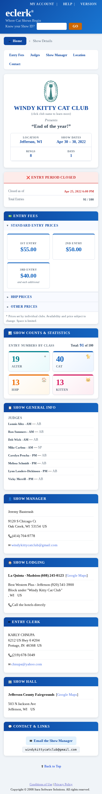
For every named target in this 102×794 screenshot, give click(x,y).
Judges (35, 55)
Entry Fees (16, 55)
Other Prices (24, 307)
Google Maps (76, 575)
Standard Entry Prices (34, 225)
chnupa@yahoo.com (26, 664)
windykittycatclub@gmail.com (34, 545)
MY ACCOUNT (42, 4)
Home (15, 41)
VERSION (89, 4)
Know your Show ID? (20, 26)
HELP (67, 4)
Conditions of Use (41, 784)
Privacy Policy (63, 784)
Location (79, 55)
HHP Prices (21, 297)
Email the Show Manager (51, 741)
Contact (14, 64)
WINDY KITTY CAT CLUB (51, 107)
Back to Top (51, 766)
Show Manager (56, 55)
